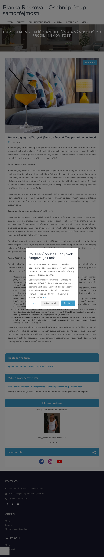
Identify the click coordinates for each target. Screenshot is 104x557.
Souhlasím (68, 303)
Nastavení (33, 303)
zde (44, 297)
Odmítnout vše (50, 303)
